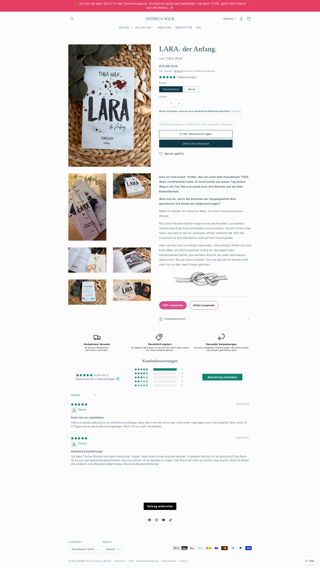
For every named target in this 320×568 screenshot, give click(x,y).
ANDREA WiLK (84, 561)
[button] (72, 18)
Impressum (120, 561)
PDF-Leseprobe (173, 305)
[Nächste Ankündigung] (250, 6)
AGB (131, 561)
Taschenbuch (171, 89)
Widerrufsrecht (169, 561)
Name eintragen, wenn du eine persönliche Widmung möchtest (200, 111)
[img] (79, 404)
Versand (178, 71)
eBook (192, 89)
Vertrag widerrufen (160, 506)
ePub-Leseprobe (203, 305)
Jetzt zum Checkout (195, 143)
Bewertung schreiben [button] (222, 377)
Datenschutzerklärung (147, 561)
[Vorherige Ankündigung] (69, 6)
